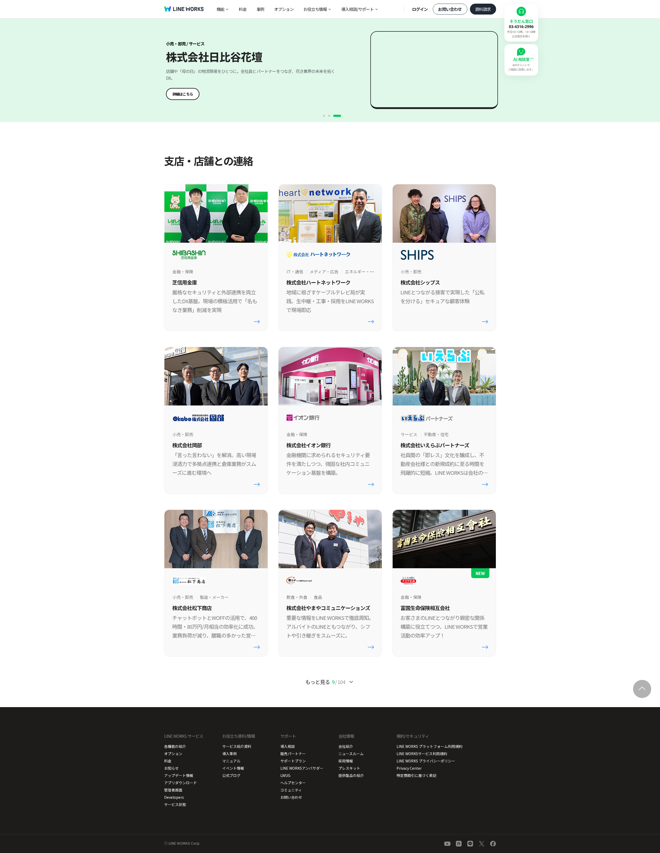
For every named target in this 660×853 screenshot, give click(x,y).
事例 (260, 9)
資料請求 (483, 9)
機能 (220, 9)
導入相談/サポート (357, 9)
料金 (243, 9)
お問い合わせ (450, 9)
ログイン (420, 9)
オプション (284, 9)
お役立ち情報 (315, 9)
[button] (182, 94)
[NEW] (444, 539)
